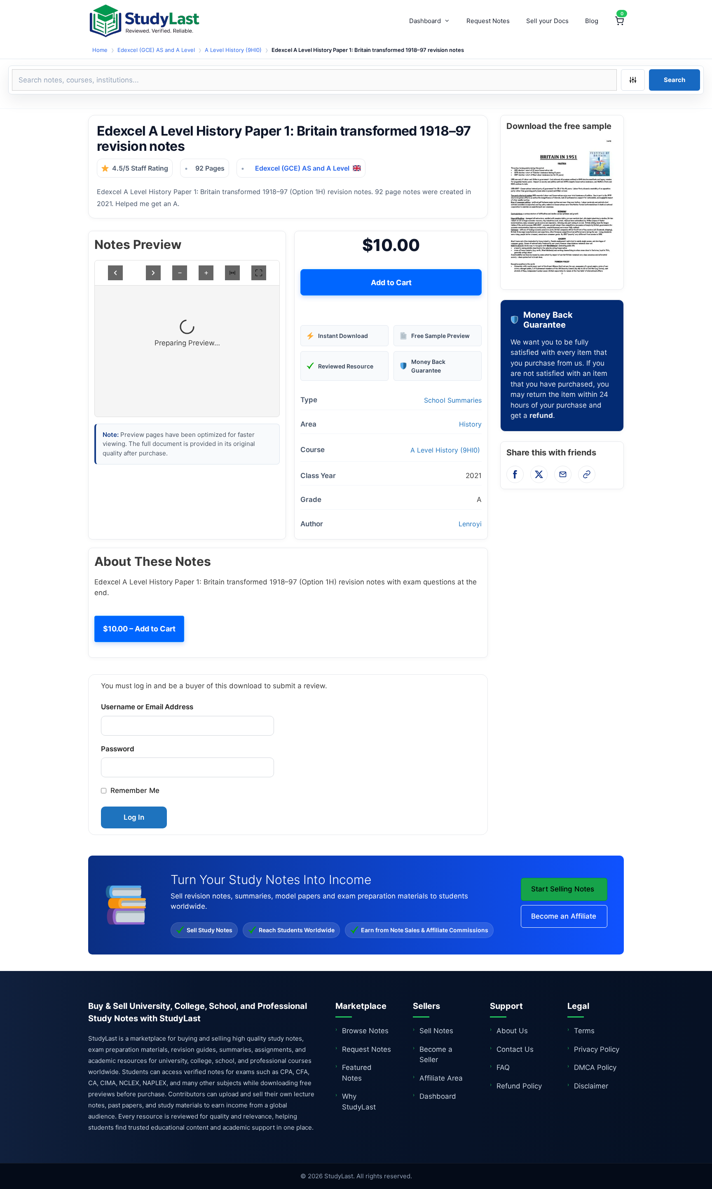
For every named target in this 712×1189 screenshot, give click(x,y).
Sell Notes (436, 1031)
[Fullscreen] (258, 272)
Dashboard (425, 21)
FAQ (503, 1067)
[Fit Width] (232, 272)
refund (541, 415)
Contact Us (515, 1049)
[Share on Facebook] (515, 474)
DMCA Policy (595, 1067)
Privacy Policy (596, 1049)
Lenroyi (470, 524)
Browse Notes (365, 1031)
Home (100, 50)
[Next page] (153, 272)
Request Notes (488, 21)
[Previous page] (115, 272)
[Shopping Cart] (619, 21)
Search (674, 80)
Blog (591, 21)
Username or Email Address (147, 707)
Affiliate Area (441, 1078)
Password (117, 749)
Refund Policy (519, 1086)
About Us (512, 1031)
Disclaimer (591, 1086)
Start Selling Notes (562, 889)
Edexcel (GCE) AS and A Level (156, 50)
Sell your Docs (547, 21)
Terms (584, 1031)
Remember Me (134, 790)
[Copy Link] (586, 474)
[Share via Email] (562, 474)
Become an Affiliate (563, 916)
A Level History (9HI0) (233, 50)
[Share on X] (539, 474)
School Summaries (453, 400)
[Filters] (633, 80)
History (470, 424)
